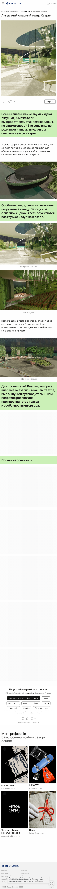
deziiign (4, 870)
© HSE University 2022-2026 (12, 887)
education (4, 879)
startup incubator (7, 882)
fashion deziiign (7, 876)
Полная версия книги (17, 460)
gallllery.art (25, 873)
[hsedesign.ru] (15, 3)
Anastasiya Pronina (39, 11)
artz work (4, 873)
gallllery (24, 870)
